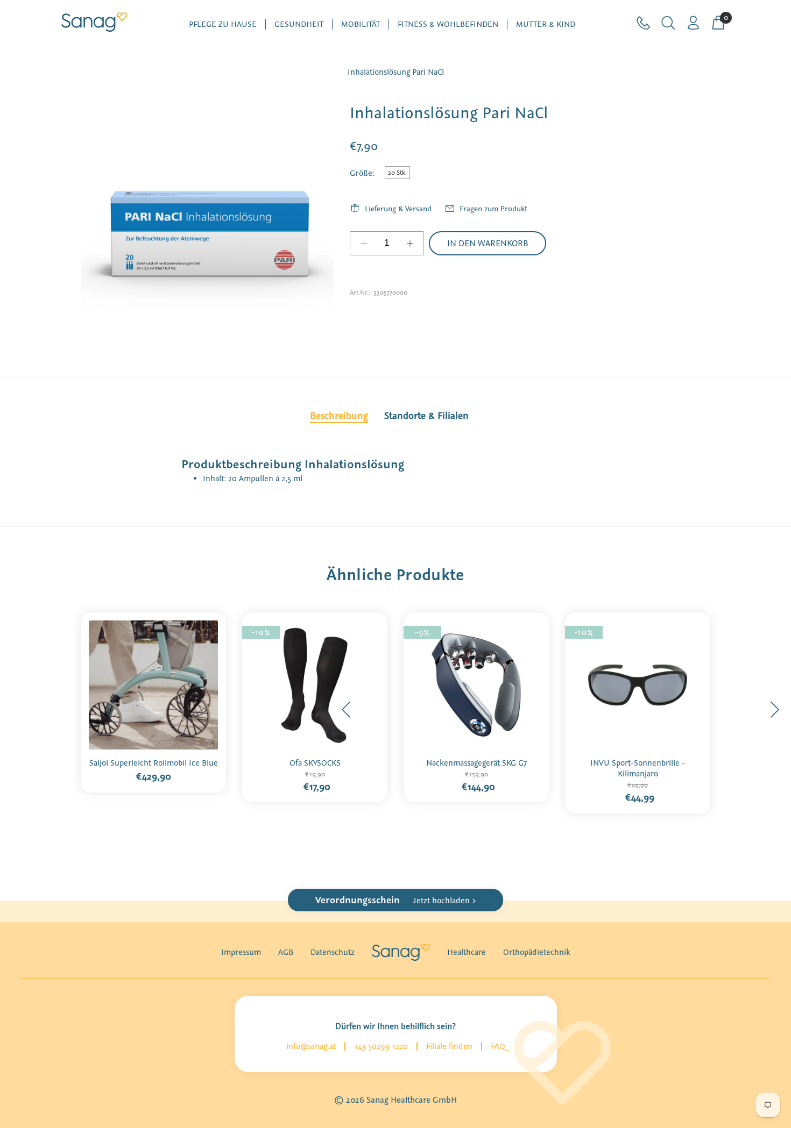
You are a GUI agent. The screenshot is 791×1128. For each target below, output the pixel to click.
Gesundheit (298, 24)
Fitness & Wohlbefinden (448, 24)
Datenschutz (332, 952)
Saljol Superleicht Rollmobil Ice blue (153, 763)
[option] (153, 699)
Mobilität (360, 24)
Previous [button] (346, 709)
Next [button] (774, 709)
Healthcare (466, 952)
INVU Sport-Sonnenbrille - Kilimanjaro (637, 768)
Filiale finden (449, 1046)
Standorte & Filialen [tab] (426, 415)
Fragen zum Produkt (493, 208)
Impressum (241, 952)
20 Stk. (397, 172)
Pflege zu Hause (223, 24)
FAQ (498, 1046)
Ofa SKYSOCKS (315, 763)
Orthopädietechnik (536, 952)
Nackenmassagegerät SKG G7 (476, 763)
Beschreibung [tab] (339, 415)
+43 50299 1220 (381, 1046)
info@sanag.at (311, 1046)
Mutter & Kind (545, 24)
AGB (285, 952)
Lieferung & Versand (398, 208)
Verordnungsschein (395, 900)
